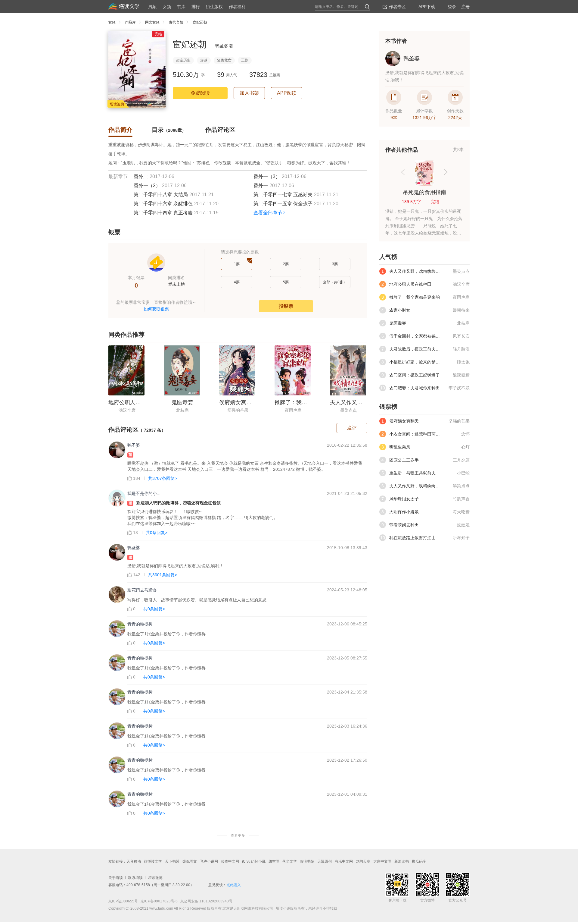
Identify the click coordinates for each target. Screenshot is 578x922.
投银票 (286, 306)
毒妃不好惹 (424, 192)
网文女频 (152, 22)
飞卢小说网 (209, 861)
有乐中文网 (344, 861)
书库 (181, 6)
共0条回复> (156, 532)
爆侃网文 (189, 861)
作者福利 (237, 6)
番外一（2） (147, 185)
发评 (352, 427)
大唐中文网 (382, 861)
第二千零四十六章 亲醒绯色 (163, 203)
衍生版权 (214, 6)
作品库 (130, 22)
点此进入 (233, 885)
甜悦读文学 (153, 861)
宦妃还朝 (200, 22)
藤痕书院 (307, 861)
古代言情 (176, 22)
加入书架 (249, 93)
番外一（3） (266, 176)
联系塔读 (135, 878)
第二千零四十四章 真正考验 (163, 212)
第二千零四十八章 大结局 (161, 194)
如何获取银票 (156, 309)
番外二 (141, 176)
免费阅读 (200, 93)
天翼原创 (324, 861)
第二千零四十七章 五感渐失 (282, 194)
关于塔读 (115, 878)
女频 (167, 6)
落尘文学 (289, 861)
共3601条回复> (162, 574)
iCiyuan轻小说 (254, 861)
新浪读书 (401, 861)
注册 (465, 6)
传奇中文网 (230, 861)
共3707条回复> (162, 478)
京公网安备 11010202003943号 (205, 901)
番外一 (260, 185)
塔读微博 (155, 878)
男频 (152, 6)
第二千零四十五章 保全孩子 (282, 203)
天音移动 (133, 861)
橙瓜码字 (419, 861)
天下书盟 (172, 861)
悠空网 (274, 861)
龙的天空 (363, 861)
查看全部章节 (267, 212)
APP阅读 (287, 93)
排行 (195, 6)
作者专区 (397, 6)
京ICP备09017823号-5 (159, 901)
